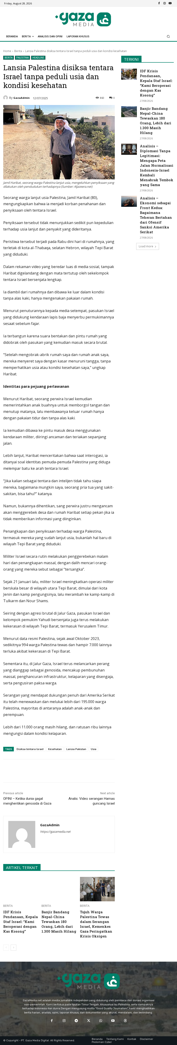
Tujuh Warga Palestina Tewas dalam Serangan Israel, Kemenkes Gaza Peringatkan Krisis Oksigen (96, 924)
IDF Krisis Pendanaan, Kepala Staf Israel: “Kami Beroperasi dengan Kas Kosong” (20, 922)
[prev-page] (6, 948)
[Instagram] (164, 3)
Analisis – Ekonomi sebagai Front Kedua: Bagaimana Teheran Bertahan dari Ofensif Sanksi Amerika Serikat (156, 215)
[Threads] (125, 1020)
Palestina (22, 57)
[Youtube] (170, 3)
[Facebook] (159, 3)
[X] (46, 771)
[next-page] (13, 948)
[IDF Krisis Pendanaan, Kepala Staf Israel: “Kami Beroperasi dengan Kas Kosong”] (20, 889)
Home (7, 51)
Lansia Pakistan (76, 749)
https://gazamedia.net (55, 831)
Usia (93, 749)
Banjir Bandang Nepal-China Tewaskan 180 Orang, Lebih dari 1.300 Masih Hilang (58, 922)
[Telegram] (67, 771)
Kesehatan (55, 749)
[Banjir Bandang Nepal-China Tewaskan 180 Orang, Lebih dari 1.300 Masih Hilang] (58, 889)
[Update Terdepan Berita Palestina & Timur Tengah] (83, 19)
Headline (38, 57)
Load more (146, 246)
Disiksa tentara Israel (30, 749)
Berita (18, 51)
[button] (168, 36)
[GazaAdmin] (6, 97)
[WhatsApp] (57, 771)
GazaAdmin (21, 97)
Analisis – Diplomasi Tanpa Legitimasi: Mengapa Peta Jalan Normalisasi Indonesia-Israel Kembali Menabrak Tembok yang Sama (156, 165)
